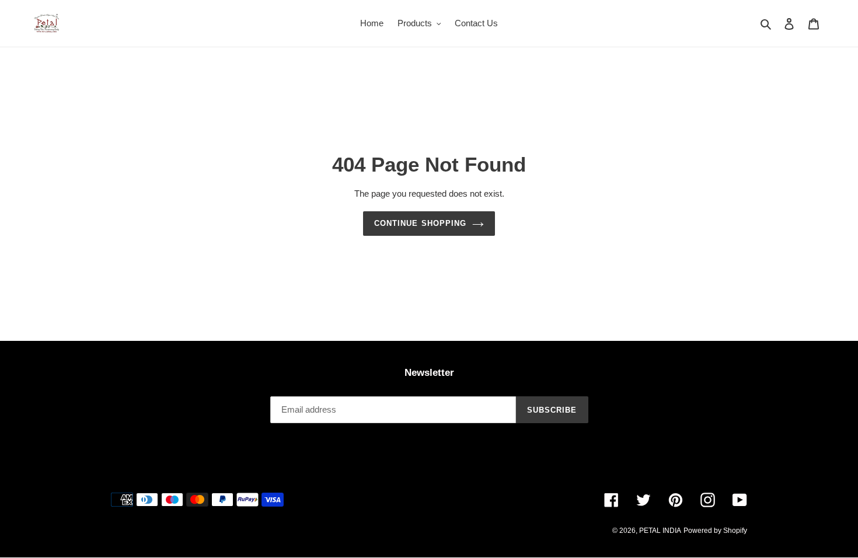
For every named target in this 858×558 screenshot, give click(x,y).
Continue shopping (420, 223)
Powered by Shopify (715, 530)
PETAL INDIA (660, 530)
